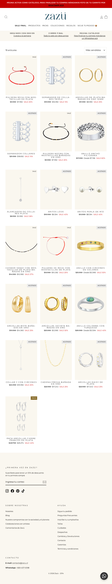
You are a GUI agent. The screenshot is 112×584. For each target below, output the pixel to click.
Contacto (62, 540)
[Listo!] (44, 482)
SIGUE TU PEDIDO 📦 (87, 25)
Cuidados (62, 528)
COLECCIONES (57, 25)
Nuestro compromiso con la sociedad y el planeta (27, 520)
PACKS (45, 25)
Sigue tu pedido (65, 511)
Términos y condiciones (68, 549)
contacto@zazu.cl (20, 563)
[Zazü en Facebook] (12, 491)
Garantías (62, 545)
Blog (7, 515)
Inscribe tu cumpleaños (68, 520)
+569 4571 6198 (22, 568)
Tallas (60, 524)
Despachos (62, 532)
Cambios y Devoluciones (68, 536)
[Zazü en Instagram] (7, 491)
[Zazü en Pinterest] (17, 491)
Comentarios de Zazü (14, 528)
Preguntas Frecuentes (67, 515)
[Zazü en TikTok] (23, 491)
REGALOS (70, 25)
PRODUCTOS (34, 25)
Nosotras (9, 511)
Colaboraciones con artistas (17, 524)
